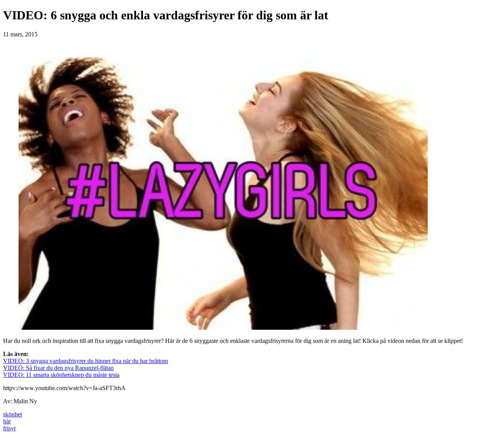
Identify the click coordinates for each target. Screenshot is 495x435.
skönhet (12, 414)
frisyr (9, 428)
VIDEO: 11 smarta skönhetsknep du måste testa (61, 375)
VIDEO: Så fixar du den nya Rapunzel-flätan (58, 368)
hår (7, 421)
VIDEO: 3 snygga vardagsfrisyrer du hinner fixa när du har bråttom (85, 361)
